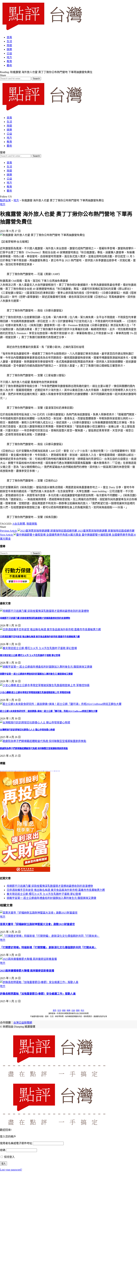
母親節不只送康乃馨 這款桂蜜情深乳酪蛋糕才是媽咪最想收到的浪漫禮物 (35, 618)
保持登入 (9, 1157)
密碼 (2, 1150)
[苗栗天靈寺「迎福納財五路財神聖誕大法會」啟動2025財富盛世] (39, 912)
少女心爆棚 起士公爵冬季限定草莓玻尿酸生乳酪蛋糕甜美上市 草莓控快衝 (35, 692)
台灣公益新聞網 (22, 1022)
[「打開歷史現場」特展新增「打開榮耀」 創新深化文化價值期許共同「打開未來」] (50, 935)
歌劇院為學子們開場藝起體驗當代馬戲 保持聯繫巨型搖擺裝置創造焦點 (34, 748)
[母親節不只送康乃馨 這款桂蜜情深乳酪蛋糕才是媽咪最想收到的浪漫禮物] (44, 611)
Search (36, 553)
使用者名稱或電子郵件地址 (16, 1143)
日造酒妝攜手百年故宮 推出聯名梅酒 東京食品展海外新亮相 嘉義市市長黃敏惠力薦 (40, 636)
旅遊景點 (31, 523)
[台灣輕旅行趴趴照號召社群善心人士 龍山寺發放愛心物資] (35, 722)
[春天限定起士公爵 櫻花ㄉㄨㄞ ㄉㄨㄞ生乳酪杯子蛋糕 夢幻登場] (38, 648)
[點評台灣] (42, 30)
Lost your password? (11, 1169)
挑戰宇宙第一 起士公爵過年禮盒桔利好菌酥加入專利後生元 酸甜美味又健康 (36, 674)
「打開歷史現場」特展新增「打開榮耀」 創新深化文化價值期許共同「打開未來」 (48, 947)
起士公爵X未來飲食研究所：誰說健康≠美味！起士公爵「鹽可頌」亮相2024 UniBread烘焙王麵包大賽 (48, 711)
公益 (73, 1010)
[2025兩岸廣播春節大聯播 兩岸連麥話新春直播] (28, 959)
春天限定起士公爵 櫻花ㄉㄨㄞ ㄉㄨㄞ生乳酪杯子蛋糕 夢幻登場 (30, 655)
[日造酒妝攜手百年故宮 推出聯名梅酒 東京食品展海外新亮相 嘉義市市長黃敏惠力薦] (50, 629)
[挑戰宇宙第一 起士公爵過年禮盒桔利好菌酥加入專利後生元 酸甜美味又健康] (46, 666)
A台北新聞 (18, 523)
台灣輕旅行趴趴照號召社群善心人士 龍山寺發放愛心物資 (27, 729)
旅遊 (63, 1010)
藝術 (78, 1010)
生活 (59, 1010)
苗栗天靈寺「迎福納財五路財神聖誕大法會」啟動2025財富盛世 (37, 924)
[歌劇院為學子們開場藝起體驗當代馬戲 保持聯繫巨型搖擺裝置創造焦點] (43, 741)
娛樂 (68, 1010)
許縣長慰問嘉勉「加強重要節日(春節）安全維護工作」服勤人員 (38, 993)
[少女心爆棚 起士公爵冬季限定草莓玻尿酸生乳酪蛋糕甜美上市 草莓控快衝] (45, 685)
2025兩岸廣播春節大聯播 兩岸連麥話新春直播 (27, 970)
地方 (2, 204)
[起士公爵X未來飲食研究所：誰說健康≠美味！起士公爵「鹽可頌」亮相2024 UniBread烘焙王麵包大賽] (60, 704)
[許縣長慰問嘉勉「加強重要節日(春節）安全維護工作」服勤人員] (39, 982)
